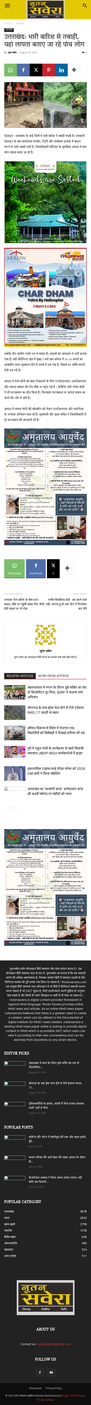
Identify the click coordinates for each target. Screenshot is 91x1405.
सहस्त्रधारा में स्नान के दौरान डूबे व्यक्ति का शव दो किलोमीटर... (54, 1065)
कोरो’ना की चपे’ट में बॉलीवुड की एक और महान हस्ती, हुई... (57, 1139)
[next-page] (13, 809)
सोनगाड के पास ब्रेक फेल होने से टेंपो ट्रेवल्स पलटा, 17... (55, 1086)
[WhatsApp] (10, 70)
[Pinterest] (48, 70)
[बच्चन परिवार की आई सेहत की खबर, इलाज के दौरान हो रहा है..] (14, 1161)
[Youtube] (51, 1372)
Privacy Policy (54, 1388)
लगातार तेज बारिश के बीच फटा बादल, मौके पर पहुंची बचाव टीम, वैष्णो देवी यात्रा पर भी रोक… (24, 604)
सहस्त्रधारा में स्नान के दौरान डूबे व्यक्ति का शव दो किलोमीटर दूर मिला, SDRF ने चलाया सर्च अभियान (57, 692)
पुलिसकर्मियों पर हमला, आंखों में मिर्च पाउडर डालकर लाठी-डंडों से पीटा (56, 1106)
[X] (36, 70)
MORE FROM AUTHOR (53, 676)
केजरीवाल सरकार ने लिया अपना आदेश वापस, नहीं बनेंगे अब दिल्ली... (55, 1180)
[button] (7, 5)
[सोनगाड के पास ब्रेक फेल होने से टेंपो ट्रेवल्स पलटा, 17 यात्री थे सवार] (14, 712)
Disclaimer (35, 1388)
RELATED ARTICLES (20, 676)
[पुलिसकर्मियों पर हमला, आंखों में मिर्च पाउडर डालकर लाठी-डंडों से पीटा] (14, 1109)
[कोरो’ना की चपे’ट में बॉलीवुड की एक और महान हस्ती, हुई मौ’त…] (14, 1140)
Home (8, 23)
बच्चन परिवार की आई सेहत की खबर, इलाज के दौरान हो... (57, 1160)
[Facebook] (23, 70)
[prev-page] (7, 809)
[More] (74, 70)
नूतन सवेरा (12, 52)
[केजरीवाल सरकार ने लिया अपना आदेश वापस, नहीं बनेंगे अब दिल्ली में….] (14, 1182)
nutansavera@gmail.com (54, 1344)
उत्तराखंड (20, 23)
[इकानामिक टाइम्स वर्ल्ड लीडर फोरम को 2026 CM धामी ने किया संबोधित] (14, 773)
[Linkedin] (61, 70)
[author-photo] (45, 645)
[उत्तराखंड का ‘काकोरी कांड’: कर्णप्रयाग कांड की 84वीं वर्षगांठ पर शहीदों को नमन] (14, 794)
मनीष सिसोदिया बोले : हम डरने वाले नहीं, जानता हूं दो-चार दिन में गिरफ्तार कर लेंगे (66, 604)
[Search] (85, 5)
